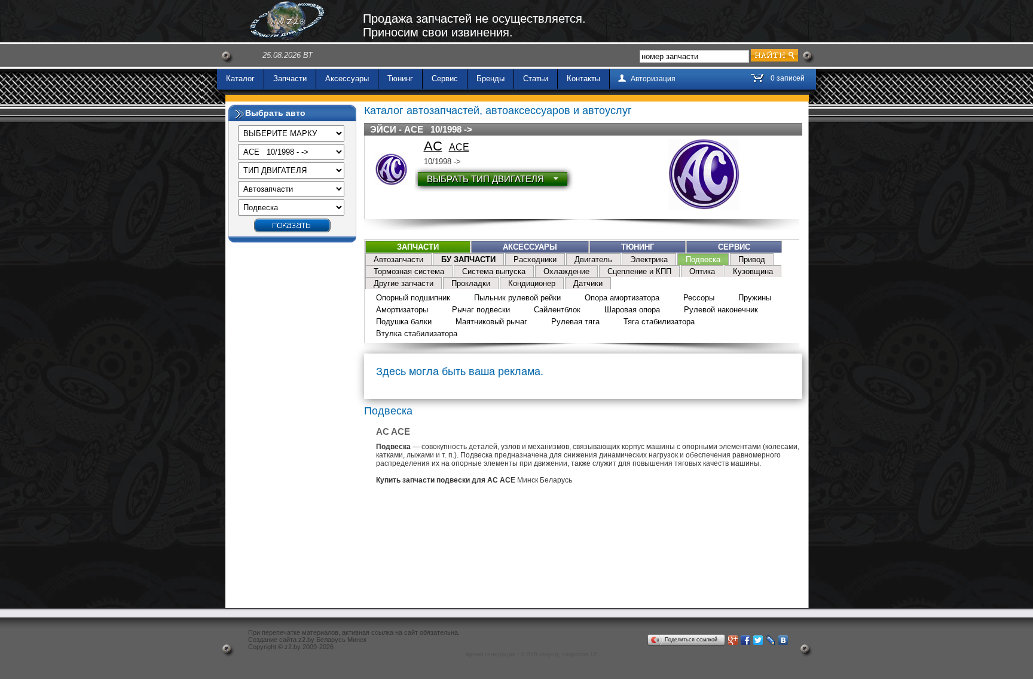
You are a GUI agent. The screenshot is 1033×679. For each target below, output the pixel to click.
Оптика (702, 271)
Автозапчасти (398, 259)
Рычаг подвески (481, 309)
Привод (751, 259)
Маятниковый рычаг (491, 321)
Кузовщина (753, 271)
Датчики (588, 283)
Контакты (583, 78)
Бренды (490, 78)
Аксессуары (347, 78)
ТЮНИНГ (637, 246)
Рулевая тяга (575, 321)
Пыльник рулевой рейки (517, 297)
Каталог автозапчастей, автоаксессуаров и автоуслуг (498, 110)
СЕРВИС (734, 246)
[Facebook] (745, 640)
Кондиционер (531, 283)
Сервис (445, 78)
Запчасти (290, 78)
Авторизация (653, 79)
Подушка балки (404, 321)
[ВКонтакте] (783, 640)
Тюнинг (400, 78)
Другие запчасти (403, 283)
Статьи (535, 78)
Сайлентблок (557, 309)
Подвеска (703, 259)
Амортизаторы (402, 309)
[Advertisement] (292, 427)
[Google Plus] (733, 640)
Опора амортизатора (622, 297)
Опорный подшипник (413, 297)
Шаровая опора (632, 309)
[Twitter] (758, 640)
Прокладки (470, 283)
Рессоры (698, 297)
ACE (459, 147)
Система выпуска (493, 271)
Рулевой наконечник (721, 309)
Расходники (535, 259)
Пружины (754, 297)
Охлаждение (566, 271)
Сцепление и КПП (639, 271)
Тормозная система (409, 271)
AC (433, 146)
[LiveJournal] (771, 640)
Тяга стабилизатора (659, 321)
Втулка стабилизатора (416, 333)
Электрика (649, 259)
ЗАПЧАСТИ (418, 246)
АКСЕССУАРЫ (530, 246)
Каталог (240, 78)
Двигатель (593, 259)
